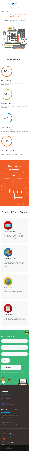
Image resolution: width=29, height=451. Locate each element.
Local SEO (4, 420)
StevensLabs (7, 447)
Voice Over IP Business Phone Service (10, 424)
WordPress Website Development (10, 415)
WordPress (9, 448)
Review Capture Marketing (8, 422)
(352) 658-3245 (4, 401)
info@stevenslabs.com (13, 437)
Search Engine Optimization (8, 417)
